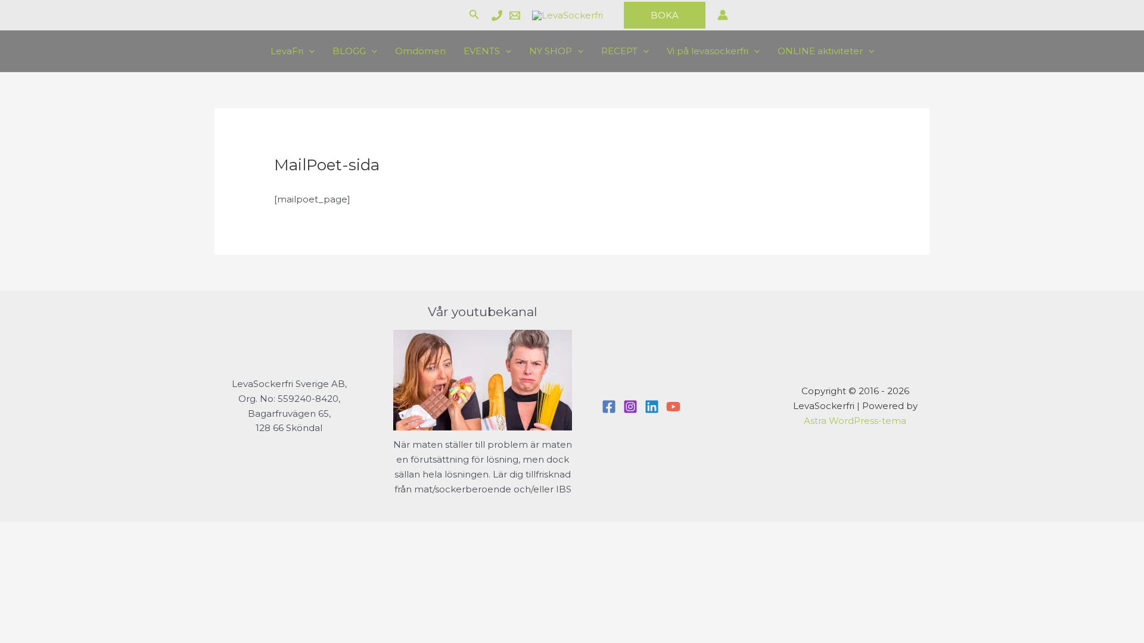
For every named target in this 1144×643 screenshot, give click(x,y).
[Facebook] (609, 406)
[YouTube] (673, 406)
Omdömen (420, 51)
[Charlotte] (497, 15)
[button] (474, 15)
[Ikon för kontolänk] (722, 15)
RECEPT (619, 51)
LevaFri (287, 51)
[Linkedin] (652, 406)
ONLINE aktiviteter (820, 51)
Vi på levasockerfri (707, 51)
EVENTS (482, 51)
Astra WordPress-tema (855, 420)
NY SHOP (550, 51)
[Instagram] (630, 406)
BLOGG (349, 51)
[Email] (514, 15)
